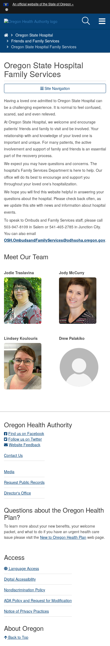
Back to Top (17, 637)
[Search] (86, 21)
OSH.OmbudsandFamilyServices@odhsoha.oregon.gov (54, 240)
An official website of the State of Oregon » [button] (43, 4)
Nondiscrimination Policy (24, 589)
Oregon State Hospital (34, 35)
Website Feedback (24, 444)
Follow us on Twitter (25, 439)
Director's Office (17, 493)
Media (9, 471)
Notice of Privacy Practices (26, 611)
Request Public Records (24, 482)
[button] (7, 9)
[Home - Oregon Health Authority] (6, 35)
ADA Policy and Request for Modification (38, 600)
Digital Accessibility (20, 579)
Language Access (23, 568)
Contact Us (13, 455)
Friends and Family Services (35, 40)
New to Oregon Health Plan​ (63, 537)
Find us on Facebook (26, 433)
